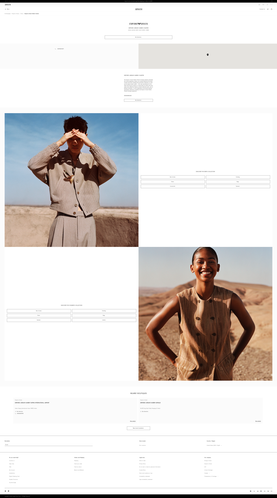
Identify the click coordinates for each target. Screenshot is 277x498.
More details (133, 421)
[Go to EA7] (267, 5)
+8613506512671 (60, 48)
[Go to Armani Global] (8, 4)
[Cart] (271, 9)
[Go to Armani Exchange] (271, 5)
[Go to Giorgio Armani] (259, 5)
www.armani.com (128, 95)
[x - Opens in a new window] (5, 491)
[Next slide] (12, 1)
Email (6, 444)
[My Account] (268, 9)
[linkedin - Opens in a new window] (8, 491)
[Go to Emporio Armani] (263, 5)
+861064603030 (20, 413)
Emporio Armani (15, 13)
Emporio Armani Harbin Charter (32, 13)
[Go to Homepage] (138, 9)
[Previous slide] (9, 1)
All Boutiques (7, 13)
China (21, 13)
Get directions (138, 100)
